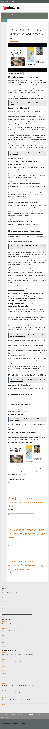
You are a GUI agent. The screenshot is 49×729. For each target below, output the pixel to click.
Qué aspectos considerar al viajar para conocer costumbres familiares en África (17, 614)
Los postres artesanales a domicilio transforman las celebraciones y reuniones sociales (18, 676)
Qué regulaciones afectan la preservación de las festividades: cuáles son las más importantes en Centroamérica (23, 607)
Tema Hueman (18, 725)
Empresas (13, 14)
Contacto (12, 1)
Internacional (33, 14)
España (44, 14)
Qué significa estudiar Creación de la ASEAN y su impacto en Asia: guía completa (17, 630)
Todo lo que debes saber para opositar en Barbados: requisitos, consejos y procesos (25, 565)
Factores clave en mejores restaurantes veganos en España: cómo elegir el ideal (17, 654)
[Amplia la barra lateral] (2, 20)
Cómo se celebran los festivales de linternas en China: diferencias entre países (17, 592)
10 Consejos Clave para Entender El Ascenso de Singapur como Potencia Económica (18, 692)
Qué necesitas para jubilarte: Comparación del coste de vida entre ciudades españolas (18, 685)
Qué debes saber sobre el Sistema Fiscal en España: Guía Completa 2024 (16, 707)
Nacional (39, 14)
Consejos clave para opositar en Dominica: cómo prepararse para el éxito (26, 502)
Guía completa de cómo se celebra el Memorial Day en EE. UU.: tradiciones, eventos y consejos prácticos (21, 599)
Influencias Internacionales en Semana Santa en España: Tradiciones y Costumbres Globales (19, 645)
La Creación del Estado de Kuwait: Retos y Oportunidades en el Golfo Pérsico (26, 534)
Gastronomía (4, 652)
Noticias (7, 1)
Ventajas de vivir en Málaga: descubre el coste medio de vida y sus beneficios (16, 699)
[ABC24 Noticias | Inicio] (11, 7)
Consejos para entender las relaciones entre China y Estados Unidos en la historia (17, 623)
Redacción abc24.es (14, 41)
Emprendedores (20, 14)
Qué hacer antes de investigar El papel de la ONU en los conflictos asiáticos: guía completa (19, 637)
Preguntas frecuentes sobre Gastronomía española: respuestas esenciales (16, 668)
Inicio (2, 1)
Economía (27, 14)
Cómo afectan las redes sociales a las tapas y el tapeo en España (14, 661)
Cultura (3, 17)
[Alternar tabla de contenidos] (21, 73)
